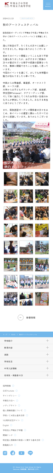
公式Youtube (8, 390)
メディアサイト (10, 405)
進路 (6, 354)
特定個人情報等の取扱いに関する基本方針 (21, 440)
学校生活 (8, 361)
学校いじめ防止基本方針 (14, 415)
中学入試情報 (10, 368)
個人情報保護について (13, 410)
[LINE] (30, 453)
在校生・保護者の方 (13, 375)
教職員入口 (8, 445)
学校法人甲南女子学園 (13, 430)
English (6, 425)
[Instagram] (5, 453)
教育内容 (8, 347)
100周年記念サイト (11, 420)
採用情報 (7, 385)
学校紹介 (8, 340)
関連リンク (8, 435)
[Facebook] (13, 453)
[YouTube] (22, 453)
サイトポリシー (10, 395)
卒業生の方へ (9, 400)
